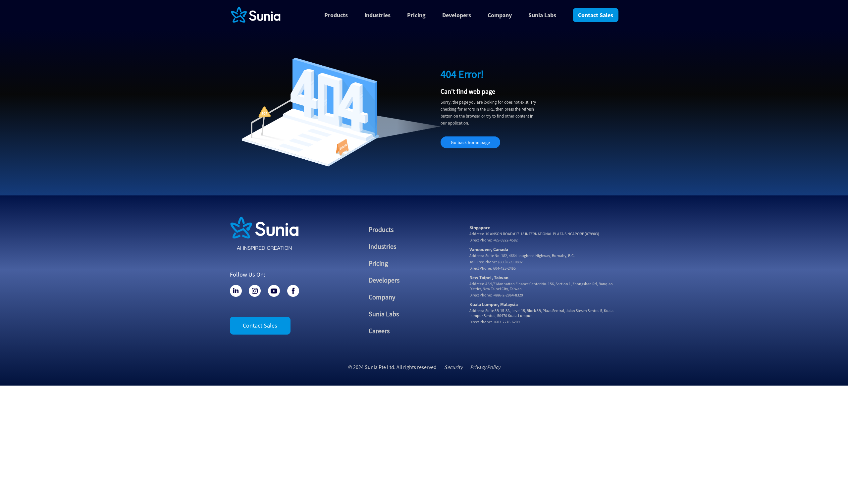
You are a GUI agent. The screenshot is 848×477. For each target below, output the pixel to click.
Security (453, 367)
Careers (379, 331)
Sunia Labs (384, 314)
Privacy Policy (485, 367)
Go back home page (470, 142)
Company (500, 15)
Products (381, 229)
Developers (456, 15)
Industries (382, 246)
